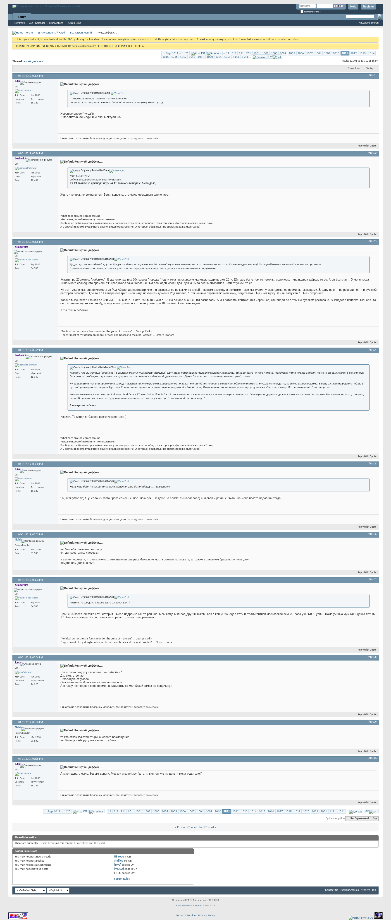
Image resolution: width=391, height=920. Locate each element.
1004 (283, 53)
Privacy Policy (206, 915)
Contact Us (331, 890)
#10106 (372, 534)
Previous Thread (187, 827)
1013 (362, 53)
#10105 (372, 463)
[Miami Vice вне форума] (26, 260)
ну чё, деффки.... (35, 61)
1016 (174, 56)
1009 (327, 53)
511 (234, 53)
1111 (236, 56)
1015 (165, 56)
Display (369, 68)
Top (375, 818)
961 (248, 53)
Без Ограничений (81, 32)
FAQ (30, 23)
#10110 (372, 758)
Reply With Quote (367, 146)
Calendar (40, 23)
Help (353, 6)
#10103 (372, 241)
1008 (318, 53)
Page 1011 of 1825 (177, 53)
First (202, 52)
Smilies (118, 860)
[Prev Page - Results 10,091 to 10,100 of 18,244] (214, 53)
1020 (210, 56)
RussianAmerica (349, 890)
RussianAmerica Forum (188, 905)
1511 (245, 56)
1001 (256, 53)
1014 (371, 53)
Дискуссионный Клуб (51, 32)
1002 (265, 53)
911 (241, 53)
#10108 (372, 657)
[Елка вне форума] (23, 91)
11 (227, 53)
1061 (227, 56)
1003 (274, 53)
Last (270, 56)
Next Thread (206, 827)
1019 (201, 56)
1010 (336, 53)
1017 (183, 56)
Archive (365, 890)
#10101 (372, 75)
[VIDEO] (119, 868)
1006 (301, 53)
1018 (192, 56)
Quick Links (74, 23)
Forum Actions (55, 23)
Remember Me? (312, 11)
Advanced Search (369, 22)
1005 (292, 53)
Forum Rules (122, 878)
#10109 (372, 722)
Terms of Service (186, 915)
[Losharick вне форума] (26, 168)
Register (368, 6)
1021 (218, 56)
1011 (345, 53)
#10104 (372, 349)
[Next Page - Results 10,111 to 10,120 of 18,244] (259, 56)
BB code (119, 856)
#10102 (372, 153)
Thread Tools (354, 68)
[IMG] (117, 864)
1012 (353, 53)
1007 (309, 53)
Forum (22, 17)
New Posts (20, 23)
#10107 (372, 579)
